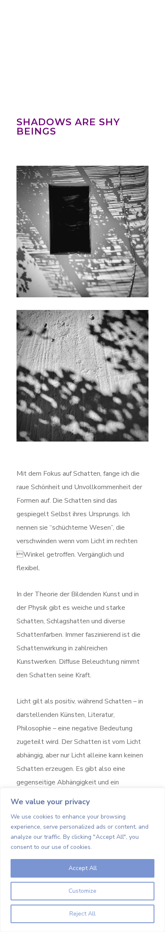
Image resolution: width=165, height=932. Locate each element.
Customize (82, 891)
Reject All (82, 914)
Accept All (83, 868)
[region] (82, 860)
